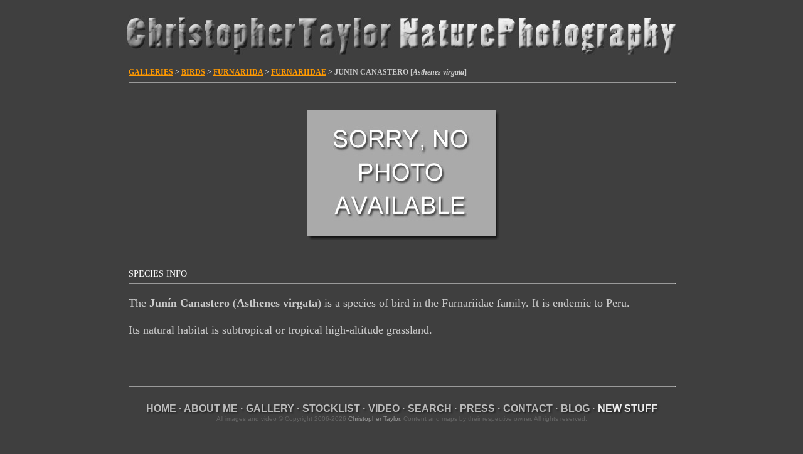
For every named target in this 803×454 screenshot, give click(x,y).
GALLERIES (151, 72)
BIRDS (193, 72)
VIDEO (384, 408)
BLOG (575, 408)
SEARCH (430, 408)
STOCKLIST (331, 408)
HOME (161, 408)
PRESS (477, 408)
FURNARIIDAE (298, 72)
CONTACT (528, 408)
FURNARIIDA (238, 72)
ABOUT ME (211, 408)
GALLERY (270, 408)
